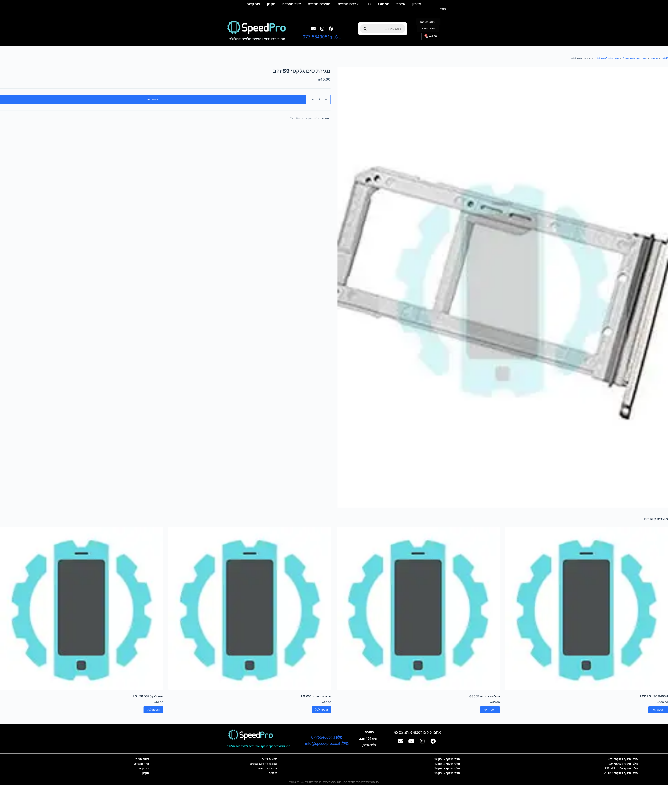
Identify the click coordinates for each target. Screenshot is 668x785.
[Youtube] (411, 741)
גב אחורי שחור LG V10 (316, 696)
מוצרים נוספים (319, 4)
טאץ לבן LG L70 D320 (148, 696)
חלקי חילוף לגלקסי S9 (307, 118)
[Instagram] (322, 28)
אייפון (416, 4)
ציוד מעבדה (291, 4)
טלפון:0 (326, 737)
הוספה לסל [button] (658, 709)
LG (369, 4)
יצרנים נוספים (349, 4)
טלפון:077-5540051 (322, 36)
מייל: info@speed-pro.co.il (327, 743)
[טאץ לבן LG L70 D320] (81, 608)
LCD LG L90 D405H (654, 696)
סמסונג (383, 4)
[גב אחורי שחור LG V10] (250, 608)
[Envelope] (313, 28)
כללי (292, 118)
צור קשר (253, 4)
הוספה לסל (153, 99)
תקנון (271, 4)
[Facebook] (331, 28)
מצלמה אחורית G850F (484, 696)
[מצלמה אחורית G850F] (418, 608)
